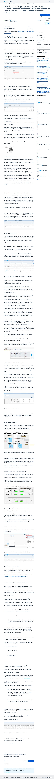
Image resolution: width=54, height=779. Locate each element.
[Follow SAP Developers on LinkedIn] (51, 777)
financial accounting (22, 754)
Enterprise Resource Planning (22, 3)
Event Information (39, 50)
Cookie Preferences (33, 777)
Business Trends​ (39, 40)
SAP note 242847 (27, 678)
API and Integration (40, 35)
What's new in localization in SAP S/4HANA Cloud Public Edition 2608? (43, 60)
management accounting (8, 756)
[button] (45, 23)
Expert (46, 52)
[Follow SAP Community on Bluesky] (47, 777)
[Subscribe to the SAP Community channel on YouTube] (49, 777)
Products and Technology (13, 3)
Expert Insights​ (30, 28)
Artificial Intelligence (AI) (40, 37)
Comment (8, 772)
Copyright (12, 777)
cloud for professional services (8, 754)
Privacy (3, 777)
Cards (45, 40)
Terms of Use (8, 777)
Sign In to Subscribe (45, 14)
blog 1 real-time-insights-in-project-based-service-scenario (16, 576)
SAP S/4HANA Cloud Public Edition (9, 28)
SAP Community (6, 3)
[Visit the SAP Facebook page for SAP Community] (45, 777)
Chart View (38, 42)
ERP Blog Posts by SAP (30, 3)
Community (10, 1)
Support (28, 777)
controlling (16, 754)
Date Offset (38, 46)
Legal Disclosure (18, 777)
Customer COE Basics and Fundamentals (43, 44)
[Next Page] (44, 53)
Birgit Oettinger (11, 36)
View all (38, 179)
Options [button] (41, 16)
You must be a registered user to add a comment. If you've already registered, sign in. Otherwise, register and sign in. (18, 770)
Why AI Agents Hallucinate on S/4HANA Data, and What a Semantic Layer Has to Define (43, 88)
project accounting (16, 756)
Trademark (24, 777)
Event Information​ (39, 52)
